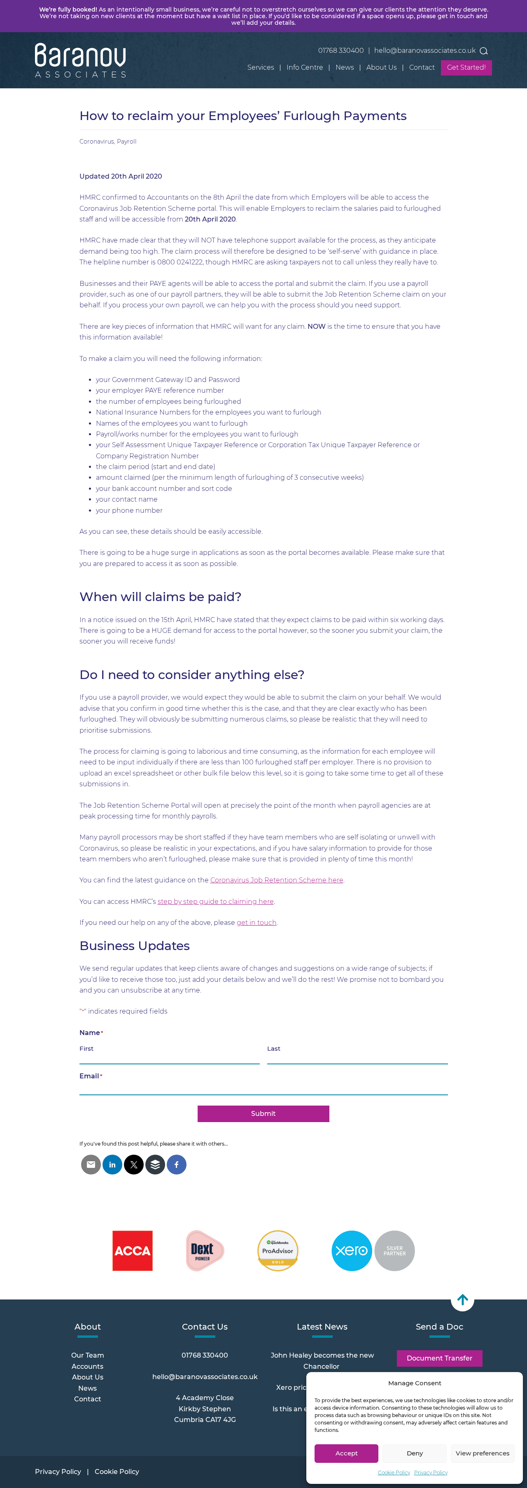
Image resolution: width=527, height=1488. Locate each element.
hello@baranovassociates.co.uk (425, 50)
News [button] (345, 67)
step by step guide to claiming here (216, 902)
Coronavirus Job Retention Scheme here (276, 880)
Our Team (87, 1355)
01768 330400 (341, 50)
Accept (347, 1453)
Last (273, 1048)
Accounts (87, 1366)
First (86, 1048)
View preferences (483, 1453)
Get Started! (466, 67)
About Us (87, 1377)
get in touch (257, 923)
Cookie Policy (394, 1472)
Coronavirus (96, 141)
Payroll (127, 141)
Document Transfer (440, 1358)
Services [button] (260, 67)
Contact (422, 67)
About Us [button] (381, 67)
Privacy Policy (431, 1472)
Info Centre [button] (305, 67)
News (87, 1388)
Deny (415, 1453)
